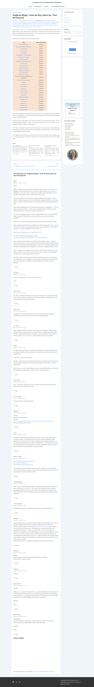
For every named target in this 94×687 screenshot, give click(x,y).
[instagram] (19, 682)
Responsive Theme (65, 684)
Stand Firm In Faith (40, 25)
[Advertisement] (72, 78)
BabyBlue (15, 273)
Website (19, 12)
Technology (14, 12)
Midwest (18, 25)
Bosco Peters (17, 583)
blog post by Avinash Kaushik (42, 526)
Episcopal (25, 23)
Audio (46, 6)
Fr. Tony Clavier (17, 396)
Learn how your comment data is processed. (43, 671)
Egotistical (20, 23)
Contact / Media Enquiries (57, 6)
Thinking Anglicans (16, 26)
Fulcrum (41, 23)
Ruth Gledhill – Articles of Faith (23, 55)
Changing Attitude (23, 109)
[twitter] (16, 682)
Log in (65, 15)
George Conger (23, 90)
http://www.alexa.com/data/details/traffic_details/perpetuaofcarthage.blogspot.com (33, 421)
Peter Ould (16, 309)
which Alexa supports (27, 335)
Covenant (57, 22)
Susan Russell (47, 25)
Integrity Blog (23, 107)
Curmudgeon (15, 23)
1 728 (42, 20)
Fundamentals (37, 6)
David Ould (23, 95)
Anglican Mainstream (21, 22)
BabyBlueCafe (23, 63)
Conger (43, 22)
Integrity (14, 25)
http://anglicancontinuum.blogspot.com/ (23, 464)
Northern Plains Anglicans (23, 80)
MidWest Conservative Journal (23, 61)
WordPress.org (67, 22)
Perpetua (15, 411)
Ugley (31, 26)
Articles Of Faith (30, 22)
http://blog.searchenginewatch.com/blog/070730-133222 (27, 232)
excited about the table (24, 29)
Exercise (37, 23)
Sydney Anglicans (54, 25)
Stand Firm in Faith (23, 44)
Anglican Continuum (24, 97)
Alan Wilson (48, 20)
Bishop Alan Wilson (23, 74)
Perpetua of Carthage (23, 57)
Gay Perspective (46, 23)
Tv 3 (28, 26)
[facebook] (13, 682)
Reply (16, 267)
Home (30, 6)
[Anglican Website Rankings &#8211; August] (36, 150)
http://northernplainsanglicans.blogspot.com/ (24, 461)
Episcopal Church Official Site (23, 46)
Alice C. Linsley (17, 456)
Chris (14, 433)
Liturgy (36, 591)
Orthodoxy (23, 25)
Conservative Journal (50, 22)
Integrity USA (23, 105)
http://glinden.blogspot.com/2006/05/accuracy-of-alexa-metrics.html (30, 237)
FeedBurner (75, 53)
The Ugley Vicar (24, 99)
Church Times (23, 48)
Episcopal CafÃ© (24, 65)
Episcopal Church (31, 23)
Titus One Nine (24, 26)
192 (45, 20)
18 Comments (31, 20)
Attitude (35, 22)
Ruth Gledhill (32, 25)
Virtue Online (38, 26)
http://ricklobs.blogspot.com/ (20, 462)
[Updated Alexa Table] (20, 150)
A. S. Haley (16, 325)
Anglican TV (24, 103)
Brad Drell (40, 22)
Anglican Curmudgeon (23, 70)
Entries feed (66, 17)
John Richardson (18, 482)
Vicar (34, 26)
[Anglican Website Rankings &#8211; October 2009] (52, 150)
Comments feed (67, 20)
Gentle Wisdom (54, 23)
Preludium (28, 25)
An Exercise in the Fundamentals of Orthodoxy (47, 2)
